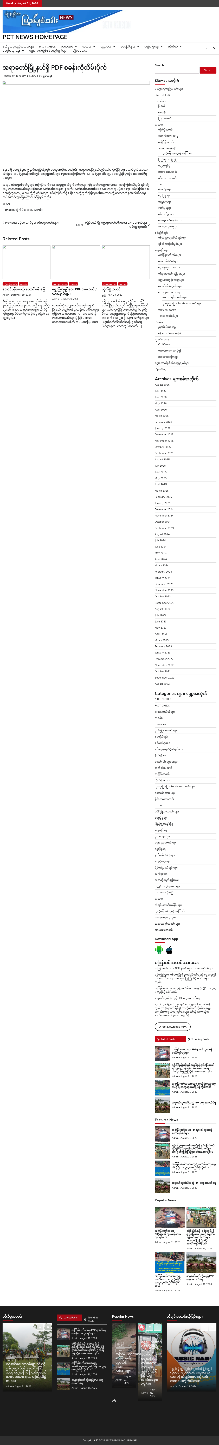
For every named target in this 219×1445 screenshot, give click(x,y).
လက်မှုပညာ (164, 207)
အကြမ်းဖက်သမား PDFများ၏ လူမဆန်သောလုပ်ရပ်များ (184, 968)
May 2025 (161, 478)
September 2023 (164, 602)
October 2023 (163, 596)
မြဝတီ (161, 106)
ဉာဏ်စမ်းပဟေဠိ (167, 327)
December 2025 (164, 434)
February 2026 (163, 422)
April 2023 (161, 633)
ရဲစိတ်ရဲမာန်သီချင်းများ (170, 243)
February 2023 (163, 646)
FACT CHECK (162, 95)
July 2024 (160, 540)
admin (6, 294)
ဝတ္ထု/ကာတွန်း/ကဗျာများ (171, 279)
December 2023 (164, 584)
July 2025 (160, 465)
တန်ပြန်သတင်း (166, 142)
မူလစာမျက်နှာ (162, 836)
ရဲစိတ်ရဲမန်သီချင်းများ (166, 867)
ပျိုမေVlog (80, 50)
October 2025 (163, 447)
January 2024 (163, 577)
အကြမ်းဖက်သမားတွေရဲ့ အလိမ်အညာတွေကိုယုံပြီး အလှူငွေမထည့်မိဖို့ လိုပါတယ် (89, 1366)
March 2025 (162, 490)
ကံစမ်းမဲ (173, 46)
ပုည (104, 294)
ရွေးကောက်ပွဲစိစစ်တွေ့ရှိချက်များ (48, 50)
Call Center (164, 344)
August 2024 (162, 534)
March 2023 (162, 640)
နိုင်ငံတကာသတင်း (167, 178)
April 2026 (161, 409)
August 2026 (162, 384)
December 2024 (164, 509)
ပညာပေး (105, 46)
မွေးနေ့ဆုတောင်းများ (169, 267)
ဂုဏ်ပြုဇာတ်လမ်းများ (169, 255)
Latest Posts (168, 1039)
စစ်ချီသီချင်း (127, 46)
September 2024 (164, 528)
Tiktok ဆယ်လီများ (168, 315)
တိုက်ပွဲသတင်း (23, 209)
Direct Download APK (172, 1026)
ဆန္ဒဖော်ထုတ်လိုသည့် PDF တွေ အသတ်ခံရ (177, 998)
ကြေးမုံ (162, 112)
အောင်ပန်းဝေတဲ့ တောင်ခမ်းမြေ (24, 289)
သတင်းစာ (160, 101)
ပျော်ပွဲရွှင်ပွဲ (164, 165)
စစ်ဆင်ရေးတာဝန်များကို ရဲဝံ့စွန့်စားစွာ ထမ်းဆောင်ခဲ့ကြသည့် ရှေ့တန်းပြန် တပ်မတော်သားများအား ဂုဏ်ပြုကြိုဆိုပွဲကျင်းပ (26, 1372)
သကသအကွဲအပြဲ (167, 148)
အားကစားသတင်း (167, 171)
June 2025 (161, 472)
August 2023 (162, 609)
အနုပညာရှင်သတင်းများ (174, 297)
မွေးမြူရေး (164, 195)
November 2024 (164, 515)
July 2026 (160, 391)
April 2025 (161, 484)
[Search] (213, 48)
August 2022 (162, 683)
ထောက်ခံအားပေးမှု (168, 135)
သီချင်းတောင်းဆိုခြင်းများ (171, 273)
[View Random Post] (207, 48)
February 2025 (163, 496)
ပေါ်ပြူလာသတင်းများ (170, 292)
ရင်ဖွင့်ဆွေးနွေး (11, 50)
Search (159, 65)
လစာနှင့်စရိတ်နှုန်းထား (170, 220)
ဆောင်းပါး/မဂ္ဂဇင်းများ (170, 286)
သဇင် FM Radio (167, 309)
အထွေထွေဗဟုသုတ (168, 226)
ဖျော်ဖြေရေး (151, 46)
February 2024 (163, 571)
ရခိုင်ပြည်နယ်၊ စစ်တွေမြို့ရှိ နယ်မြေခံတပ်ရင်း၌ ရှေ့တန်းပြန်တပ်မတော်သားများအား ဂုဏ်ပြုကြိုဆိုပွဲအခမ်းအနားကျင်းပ (185, 978)
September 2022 (164, 677)
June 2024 (161, 546)
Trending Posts (200, 1039)
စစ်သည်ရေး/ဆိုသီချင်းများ (172, 237)
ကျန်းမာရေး (164, 201)
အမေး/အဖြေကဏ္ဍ (168, 356)
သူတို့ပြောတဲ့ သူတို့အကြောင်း (177, 153)
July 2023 (160, 615)
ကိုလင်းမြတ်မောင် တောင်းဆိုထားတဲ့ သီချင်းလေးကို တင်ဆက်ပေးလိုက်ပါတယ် (190, 1376)
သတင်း (38, 209)
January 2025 (163, 503)
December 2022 (164, 659)
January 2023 (163, 652)
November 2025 (164, 440)
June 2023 (161, 621)
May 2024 (161, 553)
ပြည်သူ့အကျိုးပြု (167, 159)
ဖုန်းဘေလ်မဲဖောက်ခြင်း (170, 333)
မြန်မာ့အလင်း (165, 118)
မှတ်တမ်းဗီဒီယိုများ (168, 261)
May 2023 (161, 627)
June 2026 (161, 397)
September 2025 (164, 453)
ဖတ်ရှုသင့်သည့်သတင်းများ (169, 88)
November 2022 (164, 665)
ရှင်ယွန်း (47, 75)
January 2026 (163, 428)
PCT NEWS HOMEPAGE (35, 36)
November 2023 (164, 590)
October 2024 (163, 521)
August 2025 (162, 459)
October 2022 (163, 671)
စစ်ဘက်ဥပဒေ (165, 214)
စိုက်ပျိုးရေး (164, 189)
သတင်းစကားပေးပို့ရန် (169, 350)
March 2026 (162, 415)
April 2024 (161, 559)
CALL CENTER (163, 699)
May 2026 (161, 403)
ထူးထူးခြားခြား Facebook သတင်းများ (182, 303)
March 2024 (162, 565)
